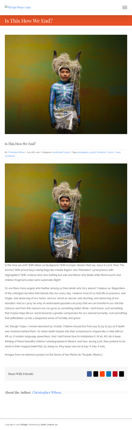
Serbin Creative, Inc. (49, 425)
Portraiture (101, 152)
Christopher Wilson (16, 152)
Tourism (110, 152)
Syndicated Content (61, 152)
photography (82, 152)
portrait (92, 152)
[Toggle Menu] (125, 7)
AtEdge (24, 425)
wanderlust (10, 156)
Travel (117, 152)
